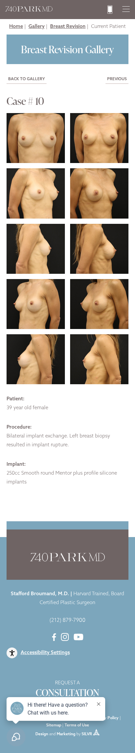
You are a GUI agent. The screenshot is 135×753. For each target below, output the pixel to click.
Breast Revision (68, 26)
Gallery (37, 26)
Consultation (67, 690)
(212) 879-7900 (67, 620)
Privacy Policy (106, 718)
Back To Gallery (26, 79)
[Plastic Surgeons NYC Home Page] (28, 10)
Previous (117, 79)
